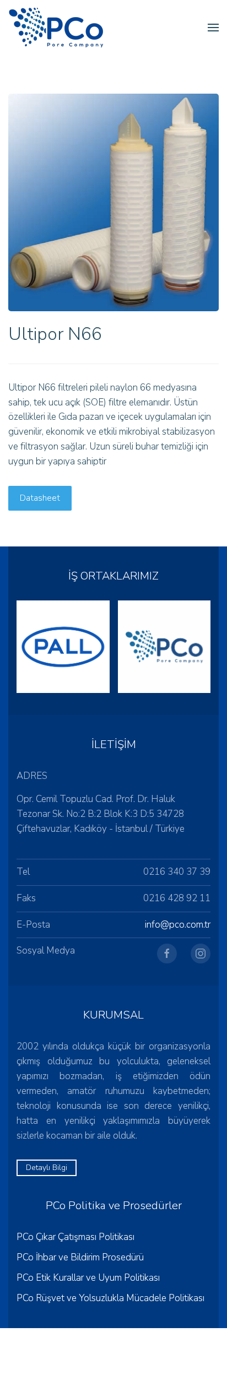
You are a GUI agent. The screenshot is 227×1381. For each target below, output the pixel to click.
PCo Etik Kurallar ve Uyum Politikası (88, 1277)
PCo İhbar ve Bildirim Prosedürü (80, 1257)
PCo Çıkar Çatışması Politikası (75, 1237)
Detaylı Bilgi (46, 1167)
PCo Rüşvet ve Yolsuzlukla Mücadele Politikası (110, 1298)
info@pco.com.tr (177, 924)
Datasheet (40, 498)
